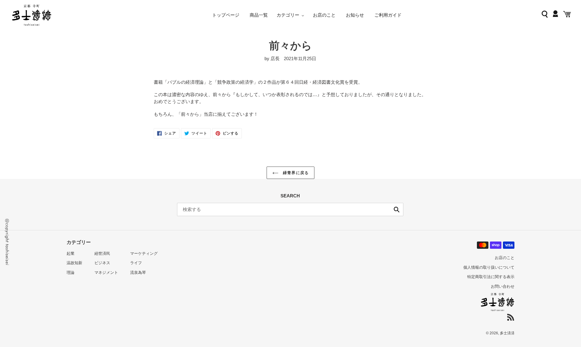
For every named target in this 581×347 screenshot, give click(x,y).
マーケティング (144, 253)
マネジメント (106, 272)
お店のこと (504, 257)
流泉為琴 (138, 272)
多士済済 (507, 333)
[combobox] (290, 209)
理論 (70, 272)
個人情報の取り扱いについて (488, 267)
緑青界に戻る (294, 172)
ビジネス (102, 263)
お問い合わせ (502, 286)
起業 (70, 253)
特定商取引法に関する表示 (490, 276)
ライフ (136, 263)
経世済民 (102, 253)
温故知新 (74, 263)
